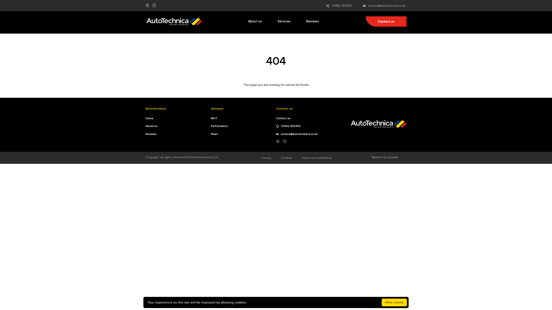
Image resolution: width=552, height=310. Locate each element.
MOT (214, 118)
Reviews (312, 21)
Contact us (386, 21)
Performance (219, 126)
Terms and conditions (317, 158)
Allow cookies (394, 302)
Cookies (286, 158)
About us (255, 21)
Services (284, 21)
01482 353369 (340, 6)
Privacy (266, 158)
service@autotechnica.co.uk (385, 6)
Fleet (214, 134)
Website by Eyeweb (385, 157)
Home (149, 118)
